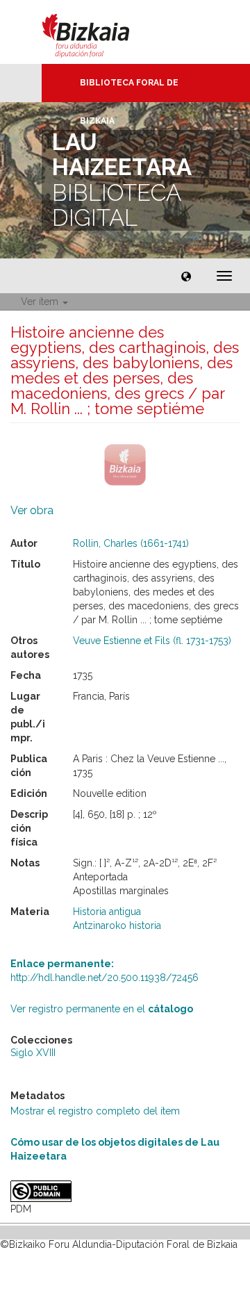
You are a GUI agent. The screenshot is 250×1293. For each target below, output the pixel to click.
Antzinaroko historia (117, 925)
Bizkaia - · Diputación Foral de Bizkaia (100, 32)
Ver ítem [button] (41, 301)
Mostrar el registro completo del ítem (95, 1111)
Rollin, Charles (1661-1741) (131, 543)
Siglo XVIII (33, 1052)
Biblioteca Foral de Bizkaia (129, 90)
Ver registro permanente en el (101, 1008)
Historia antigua (107, 911)
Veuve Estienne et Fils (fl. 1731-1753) (152, 640)
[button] (186, 276)
